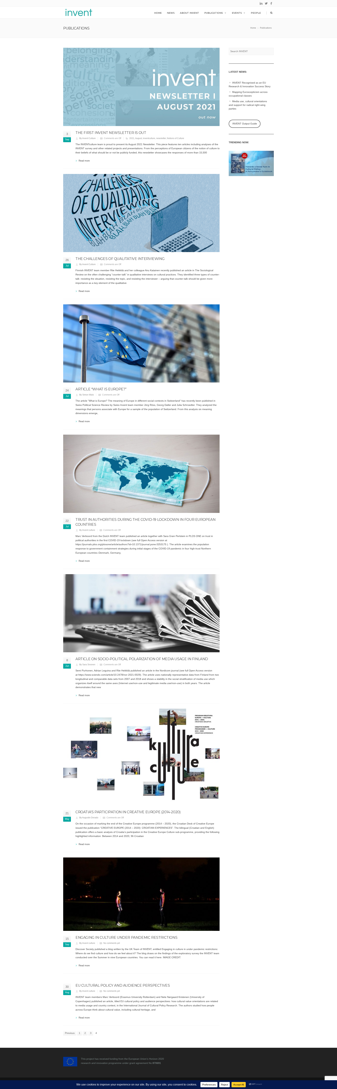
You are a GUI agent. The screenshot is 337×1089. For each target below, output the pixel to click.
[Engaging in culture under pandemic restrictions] (141, 894)
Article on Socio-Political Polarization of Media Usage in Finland (141, 659)
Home (158, 12)
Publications (213, 12)
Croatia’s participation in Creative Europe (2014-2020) (127, 812)
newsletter (161, 138)
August (138, 138)
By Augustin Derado (88, 817)
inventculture (149, 138)
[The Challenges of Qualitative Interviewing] (141, 213)
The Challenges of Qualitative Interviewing (119, 259)
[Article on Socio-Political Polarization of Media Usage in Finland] (141, 613)
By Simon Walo (86, 395)
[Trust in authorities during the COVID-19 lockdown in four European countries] (141, 474)
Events (237, 12)
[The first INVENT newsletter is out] (141, 87)
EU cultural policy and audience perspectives (122, 985)
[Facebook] (271, 3)
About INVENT (189, 12)
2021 (131, 138)
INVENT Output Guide (244, 123)
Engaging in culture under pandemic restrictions (126, 937)
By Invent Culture (87, 138)
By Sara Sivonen (87, 664)
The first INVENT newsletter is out (110, 133)
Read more (84, 160)
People (256, 12)
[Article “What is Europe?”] (141, 343)
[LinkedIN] (261, 3)
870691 (157, 1063)
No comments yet (111, 943)
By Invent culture (87, 530)
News (171, 12)
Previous (70, 1033)
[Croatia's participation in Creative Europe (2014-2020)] (141, 757)
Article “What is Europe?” (101, 389)
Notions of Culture (175, 138)
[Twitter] (266, 3)
